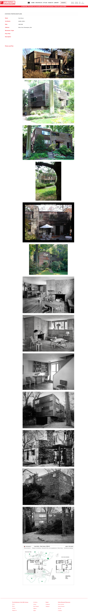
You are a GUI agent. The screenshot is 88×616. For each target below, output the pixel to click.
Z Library (82, 3)
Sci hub (80, 3)
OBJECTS (50, 2)
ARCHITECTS (38, 2)
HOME (33, 2)
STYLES (45, 2)
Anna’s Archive (72, 3)
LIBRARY (56, 2)
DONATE (63, 2)
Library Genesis (76, 3)
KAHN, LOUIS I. (21, 21)
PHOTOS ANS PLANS (16, 13)
